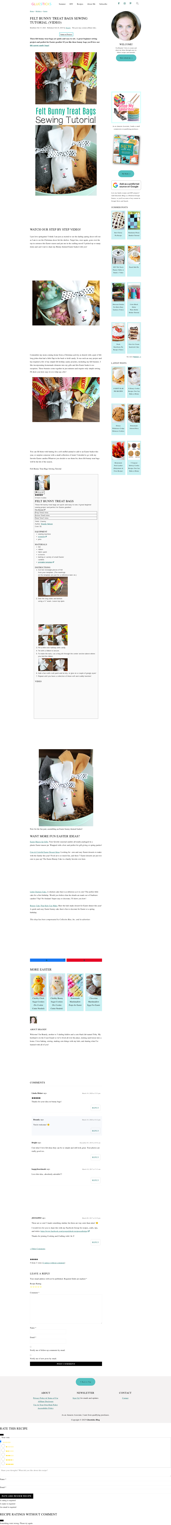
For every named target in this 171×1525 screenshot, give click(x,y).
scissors (41, 537)
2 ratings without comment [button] (54, 1263)
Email (33, 1337)
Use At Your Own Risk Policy (45, 1405)
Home (32, 11)
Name (33, 1328)
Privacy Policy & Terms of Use (45, 1398)
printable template (45, 562)
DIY (71, 4)
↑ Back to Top (85, 1382)
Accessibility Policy (46, 1408)
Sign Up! (76, 1398)
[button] (36, 495)
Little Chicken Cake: (38, 891)
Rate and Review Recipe (16, 1496)
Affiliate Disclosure (45, 1401)
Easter (45, 11)
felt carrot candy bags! (39, 45)
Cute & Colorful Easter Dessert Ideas (45, 852)
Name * (3, 1479)
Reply (95, 1108)
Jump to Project (66, 34)
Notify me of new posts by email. (43, 1358)
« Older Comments (37, 1248)
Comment (34, 1292)
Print (39, 493)
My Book (125, 174)
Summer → (137, 357)
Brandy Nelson (47, 524)
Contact (125, 1398)
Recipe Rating (35, 1283)
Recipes (80, 4)
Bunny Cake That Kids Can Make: (44, 905)
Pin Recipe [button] (39, 510)
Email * (3, 1487)
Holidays (39, 11)
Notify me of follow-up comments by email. (47, 1350)
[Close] (2, 1435)
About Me (91, 4)
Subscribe (103, 4)
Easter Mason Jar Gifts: (39, 841)
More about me (125, 58)
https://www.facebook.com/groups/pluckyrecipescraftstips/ (64, 1231)
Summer (62, 4)
